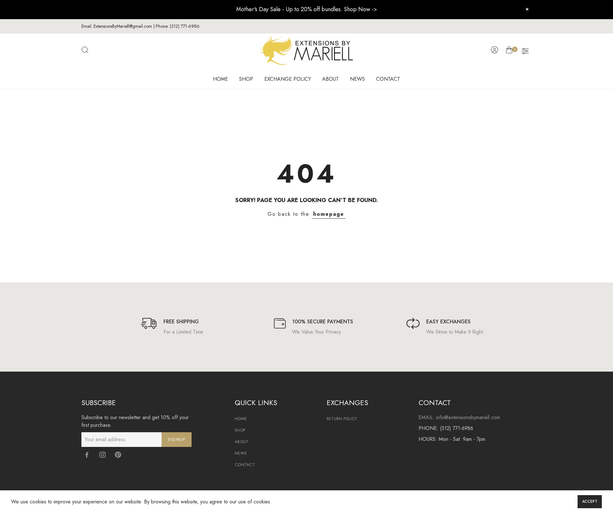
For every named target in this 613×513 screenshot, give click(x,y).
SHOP (246, 79)
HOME (220, 79)
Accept (589, 501)
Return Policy (342, 419)
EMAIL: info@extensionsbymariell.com (459, 417)
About (241, 442)
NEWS (357, 79)
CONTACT (388, 79)
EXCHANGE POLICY (287, 79)
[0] (509, 51)
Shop (240, 430)
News (241, 453)
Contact (245, 465)
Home (241, 419)
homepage (328, 214)
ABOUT (330, 79)
